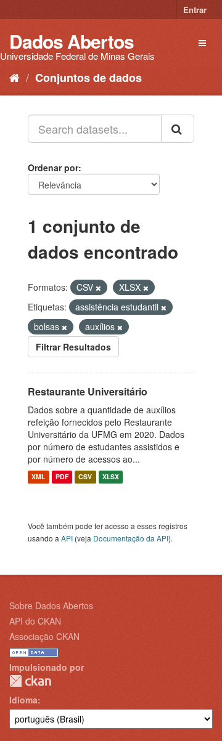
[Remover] (98, 288)
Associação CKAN (44, 636)
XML (38, 477)
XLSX (110, 477)
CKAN (30, 680)
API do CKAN (35, 621)
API (67, 538)
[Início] (14, 77)
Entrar (195, 9)
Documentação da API (130, 538)
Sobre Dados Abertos (51, 605)
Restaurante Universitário (87, 391)
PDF (62, 477)
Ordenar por (53, 167)
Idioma (23, 700)
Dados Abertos (71, 41)
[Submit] (177, 129)
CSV (85, 477)
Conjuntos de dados (88, 78)
